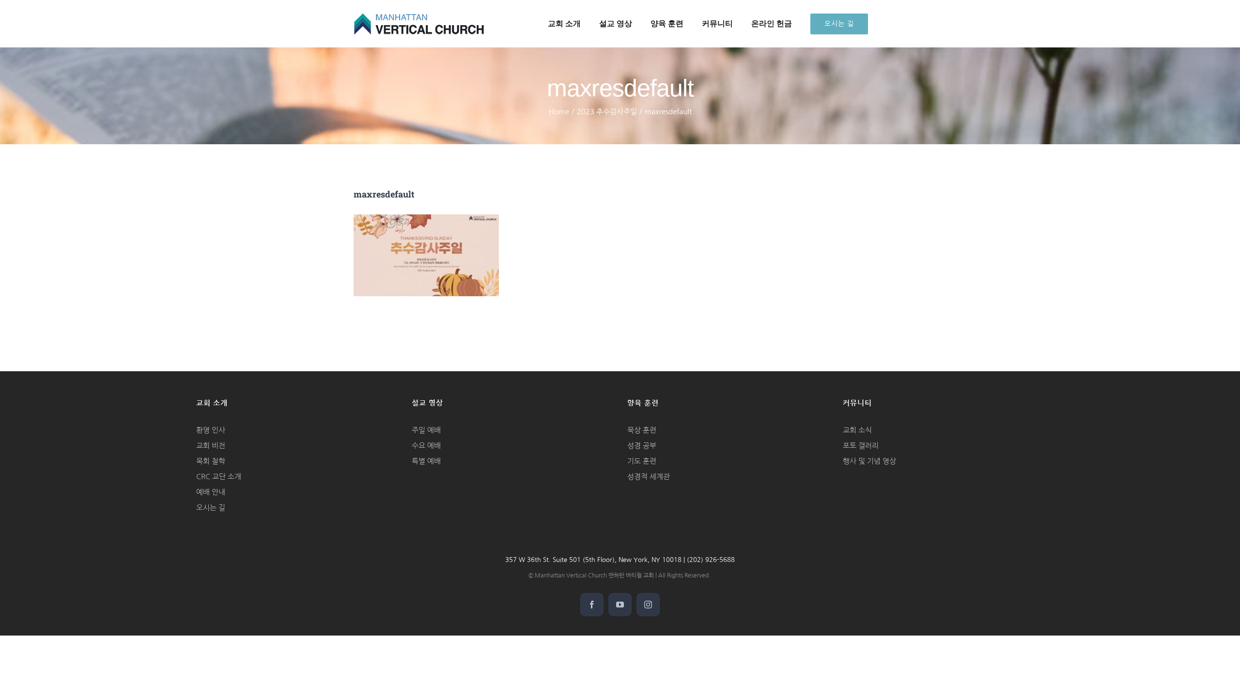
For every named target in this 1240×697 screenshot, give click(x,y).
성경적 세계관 (648, 476)
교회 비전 (210, 445)
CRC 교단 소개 (218, 476)
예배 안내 (210, 492)
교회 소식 (857, 430)
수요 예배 (426, 445)
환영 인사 (210, 430)
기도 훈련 (641, 461)
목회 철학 (210, 461)
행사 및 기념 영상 (869, 461)
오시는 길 (210, 507)
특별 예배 (426, 461)
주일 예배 (426, 430)
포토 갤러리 (861, 445)
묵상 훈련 (641, 430)
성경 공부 (641, 445)
